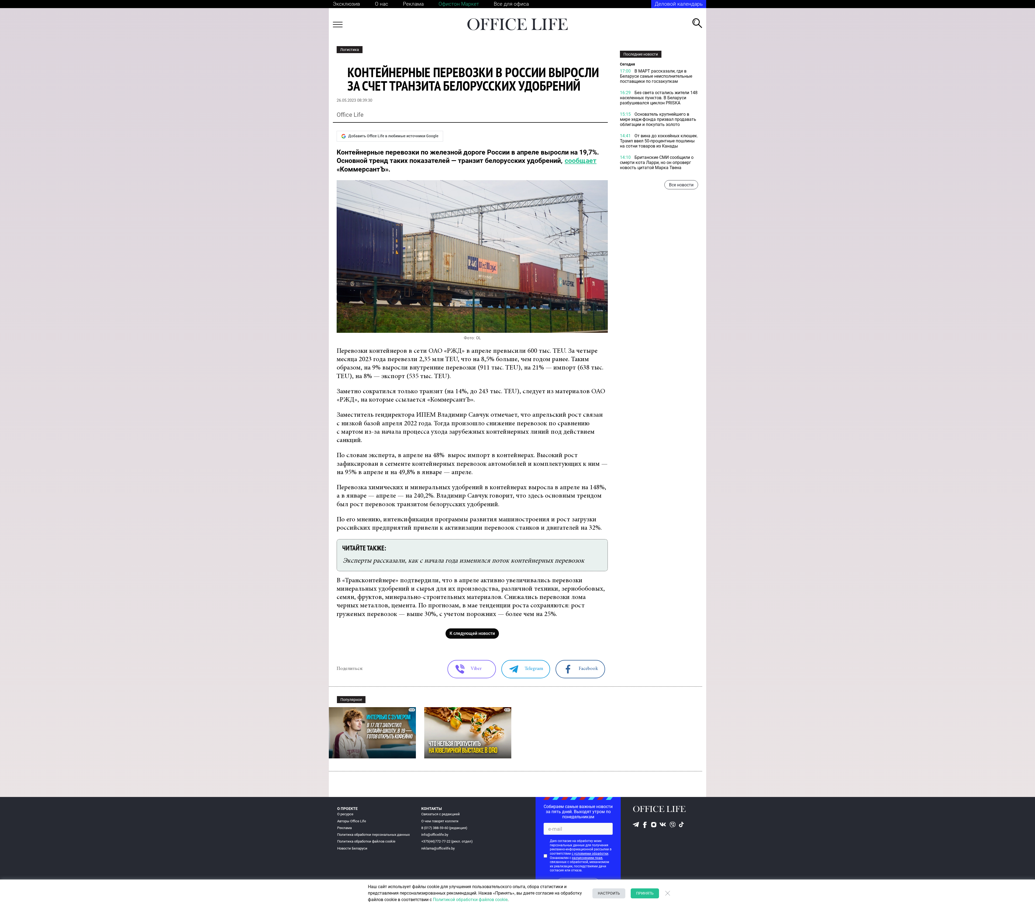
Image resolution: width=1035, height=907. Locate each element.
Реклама (413, 4)
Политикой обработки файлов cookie (470, 899)
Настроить (609, 893)
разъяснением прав (587, 858)
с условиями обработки (590, 853)
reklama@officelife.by (438, 848)
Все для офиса (511, 4)
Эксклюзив (346, 4)
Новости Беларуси (352, 848)
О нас (381, 4)
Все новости (681, 184)
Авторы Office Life (351, 821)
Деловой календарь (679, 4)
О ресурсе (345, 814)
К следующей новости (472, 633)
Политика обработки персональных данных (373, 835)
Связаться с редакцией (440, 814)
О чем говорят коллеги (439, 821)
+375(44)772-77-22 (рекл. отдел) (447, 841)
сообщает (580, 161)
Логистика (349, 49)
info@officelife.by (434, 835)
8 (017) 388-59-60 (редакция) (444, 828)
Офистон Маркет (459, 4)
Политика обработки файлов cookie (366, 841)
